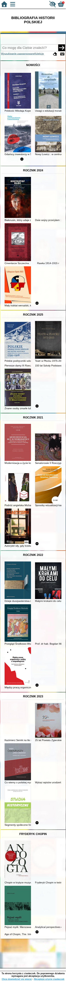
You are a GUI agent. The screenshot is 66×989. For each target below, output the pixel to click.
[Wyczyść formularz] (55, 54)
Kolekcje (39, 53)
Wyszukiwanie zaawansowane (17, 53)
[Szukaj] (61, 47)
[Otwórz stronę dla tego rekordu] (19, 91)
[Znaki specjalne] (62, 54)
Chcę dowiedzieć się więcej (17, 979)
